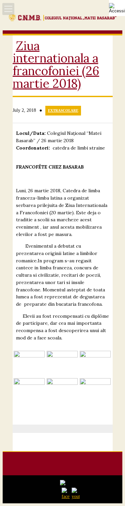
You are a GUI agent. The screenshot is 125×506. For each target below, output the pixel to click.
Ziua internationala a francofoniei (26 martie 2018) (56, 64)
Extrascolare (63, 110)
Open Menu (8, 9)
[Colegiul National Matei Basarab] (62, 19)
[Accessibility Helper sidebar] (117, 8)
